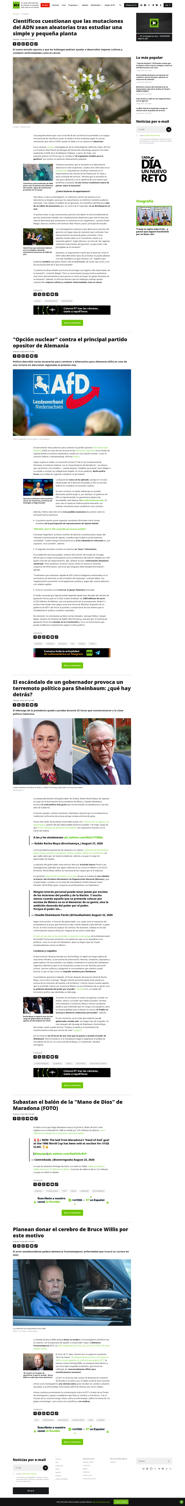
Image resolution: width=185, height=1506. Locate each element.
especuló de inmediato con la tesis (61, 876)
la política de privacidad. (152, 135)
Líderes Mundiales (61, 1479)
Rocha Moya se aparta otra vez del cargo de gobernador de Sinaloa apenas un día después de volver (38, 1018)
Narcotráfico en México (99, 1063)
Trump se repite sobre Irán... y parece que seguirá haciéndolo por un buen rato (152, 231)
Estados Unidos (52, 1191)
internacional (66, 301)
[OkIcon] (160, 5)
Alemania (38, 644)
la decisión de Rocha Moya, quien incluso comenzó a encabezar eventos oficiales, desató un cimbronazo (71, 851)
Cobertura (86, 1472)
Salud (90, 1420)
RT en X (31, 1491)
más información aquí (101, 1502)
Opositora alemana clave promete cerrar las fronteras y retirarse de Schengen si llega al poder (38, 500)
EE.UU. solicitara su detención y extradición (57, 827)
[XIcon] (149, 5)
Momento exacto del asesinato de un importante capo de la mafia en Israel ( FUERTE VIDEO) (153, 89)
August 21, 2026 (92, 843)
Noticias (55, 5)
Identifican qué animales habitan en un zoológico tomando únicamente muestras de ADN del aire (37, 251)
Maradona (84, 1191)
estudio (50, 147)
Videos (57, 1469)
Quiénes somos (88, 1462)
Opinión (85, 5)
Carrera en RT (87, 1475)
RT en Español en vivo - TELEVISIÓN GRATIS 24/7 (154, 37)
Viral (64, 5)
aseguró (77, 1030)
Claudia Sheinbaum (41, 1063)
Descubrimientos (51, 301)
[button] (154, 23)
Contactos (86, 1465)
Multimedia (95, 5)
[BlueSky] (156, 5)
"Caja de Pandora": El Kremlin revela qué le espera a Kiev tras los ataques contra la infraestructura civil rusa (154, 65)
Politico (76, 456)
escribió (80, 989)
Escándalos (57, 1063)
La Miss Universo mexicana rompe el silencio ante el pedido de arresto (151, 109)
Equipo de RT (110, 5)
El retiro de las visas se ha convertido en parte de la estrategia (62, 936)
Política (92, 644)
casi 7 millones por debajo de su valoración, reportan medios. (69, 1132)
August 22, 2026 (102, 915)
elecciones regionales (85, 450)
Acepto (150, 135)
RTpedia (58, 1475)
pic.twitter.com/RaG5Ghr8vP (67, 1154)
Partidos (82, 644)
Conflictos (50, 644)
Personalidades (98, 1191)
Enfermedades (48, 1420)
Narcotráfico (81, 1063)
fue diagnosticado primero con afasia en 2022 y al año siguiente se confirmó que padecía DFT (82, 1359)
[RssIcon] (170, 1468)
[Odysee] (151, 1468)
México (68, 1063)
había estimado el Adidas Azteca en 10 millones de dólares (68, 1168)
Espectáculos (63, 1420)
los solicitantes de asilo (92, 500)
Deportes (38, 1191)
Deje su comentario (72, 323)
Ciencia (37, 301)
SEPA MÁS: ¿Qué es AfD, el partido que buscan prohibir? (59, 529)
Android (113, 1462)
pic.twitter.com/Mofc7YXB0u (83, 837)
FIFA (64, 1191)
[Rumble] (145, 5)
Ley (72, 644)
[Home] (16, 5)
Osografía (144, 201)
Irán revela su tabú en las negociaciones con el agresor (153, 99)
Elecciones (62, 644)
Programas (72, 5)
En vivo (45, 5)
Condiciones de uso (89, 1479)
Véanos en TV (131, 5)
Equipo (85, 1469)
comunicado (61, 170)
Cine (36, 1420)
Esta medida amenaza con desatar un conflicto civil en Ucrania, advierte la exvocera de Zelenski (152, 77)
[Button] (120, 5)
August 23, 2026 (84, 1160)
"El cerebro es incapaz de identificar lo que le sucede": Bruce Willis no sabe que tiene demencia (38, 1375)
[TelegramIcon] (153, 5)
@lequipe (40, 1154)
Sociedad (101, 1420)
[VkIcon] (141, 5)
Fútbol (73, 1191)
